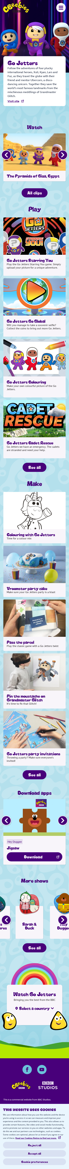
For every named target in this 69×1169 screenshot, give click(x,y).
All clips (34, 192)
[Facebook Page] (27, 1069)
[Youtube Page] (42, 1069)
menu (61, 7)
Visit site (13, 101)
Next (63, 155)
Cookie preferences (34, 1162)
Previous (6, 155)
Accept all (34, 1153)
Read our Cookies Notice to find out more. (36, 1138)
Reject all (34, 1145)
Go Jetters (16, 7)
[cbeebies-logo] (21, 1086)
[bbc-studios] (48, 1086)
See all (34, 467)
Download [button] (33, 856)
